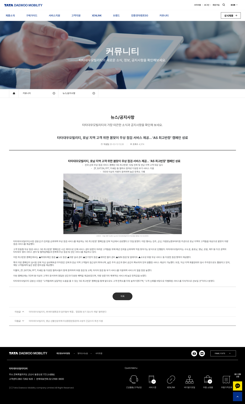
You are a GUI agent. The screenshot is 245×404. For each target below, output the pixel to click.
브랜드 (116, 15)
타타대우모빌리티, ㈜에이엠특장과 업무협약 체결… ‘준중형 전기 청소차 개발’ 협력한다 (60, 311)
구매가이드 (31, 15)
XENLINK (97, 15)
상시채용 (229, 15)
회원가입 (216, 5)
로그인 (206, 5)
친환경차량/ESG (139, 15)
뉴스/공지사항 (69, 93)
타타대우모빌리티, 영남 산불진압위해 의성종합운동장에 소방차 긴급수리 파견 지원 (59, 321)
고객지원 (76, 15)
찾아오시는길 (83, 353)
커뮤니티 (164, 15)
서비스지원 (54, 15)
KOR (233, 5)
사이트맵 (197, 5)
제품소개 (10, 15)
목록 (122, 296)
